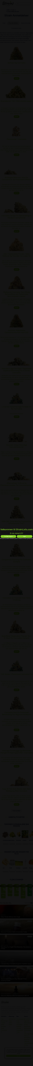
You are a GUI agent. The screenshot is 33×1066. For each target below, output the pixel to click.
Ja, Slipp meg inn (8, 536)
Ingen (24, 536)
